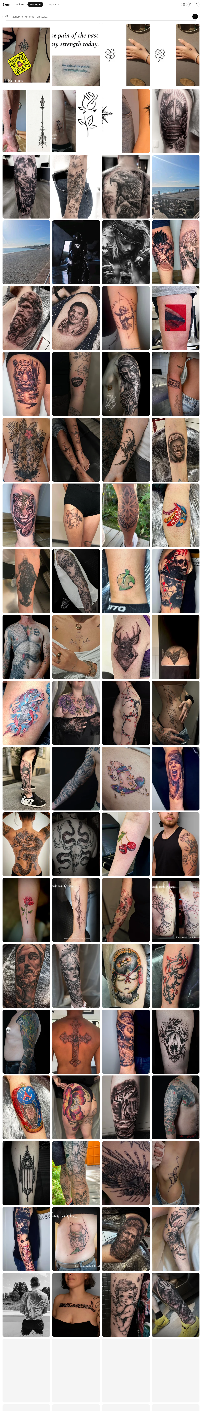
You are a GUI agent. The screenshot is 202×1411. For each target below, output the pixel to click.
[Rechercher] (195, 16)
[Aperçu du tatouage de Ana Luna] (26, 187)
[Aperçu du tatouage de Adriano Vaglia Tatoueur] (26, 252)
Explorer (19, 4)
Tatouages (35, 4)
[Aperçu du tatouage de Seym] (26, 910)
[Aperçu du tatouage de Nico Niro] (175, 1370)
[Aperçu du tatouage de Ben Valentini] (26, 1173)
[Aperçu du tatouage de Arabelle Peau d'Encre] (76, 910)
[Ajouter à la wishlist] (46, 27)
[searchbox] (101, 16)
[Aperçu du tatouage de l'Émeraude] (76, 713)
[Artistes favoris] (190, 4)
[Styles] (7, 16)
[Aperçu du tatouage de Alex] (26, 778)
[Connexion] (196, 4)
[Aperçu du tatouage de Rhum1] (26, 384)
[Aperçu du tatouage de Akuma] (76, 384)
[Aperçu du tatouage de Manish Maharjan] (26, 450)
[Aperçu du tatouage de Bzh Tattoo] (26, 55)
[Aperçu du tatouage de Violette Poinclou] (76, 1305)
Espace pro (54, 4)
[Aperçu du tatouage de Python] (26, 647)
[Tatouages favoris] (184, 4)
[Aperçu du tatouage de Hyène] (26, 713)
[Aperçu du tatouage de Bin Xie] (26, 318)
